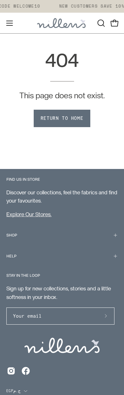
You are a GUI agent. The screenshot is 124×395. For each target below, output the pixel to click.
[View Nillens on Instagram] (11, 371)
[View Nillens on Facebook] (26, 371)
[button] (100, 23)
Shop (11, 235)
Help (11, 256)
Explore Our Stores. (29, 214)
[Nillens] (62, 23)
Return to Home (62, 118)
